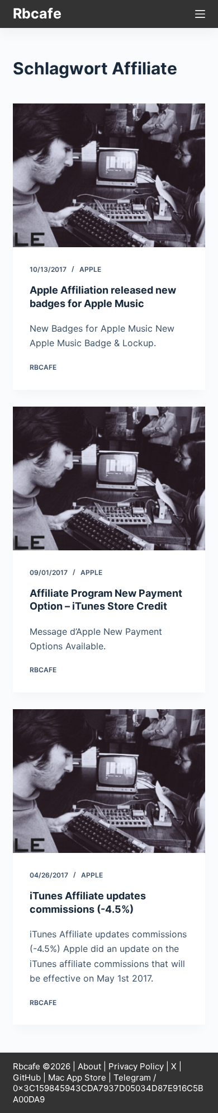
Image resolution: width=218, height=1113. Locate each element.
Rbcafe (37, 13)
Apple (90, 269)
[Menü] (200, 14)
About (89, 1066)
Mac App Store (77, 1077)
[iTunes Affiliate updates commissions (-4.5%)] (109, 781)
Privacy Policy (136, 1066)
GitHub (27, 1077)
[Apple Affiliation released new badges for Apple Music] (109, 175)
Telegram (132, 1077)
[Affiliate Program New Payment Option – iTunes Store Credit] (109, 478)
